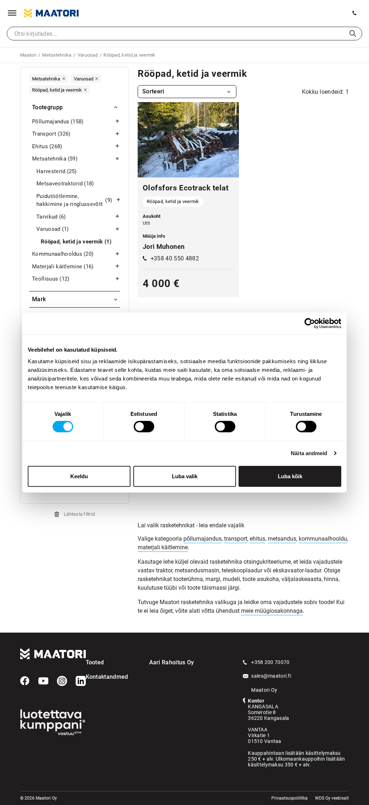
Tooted (95, 662)
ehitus (257, 538)
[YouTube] (43, 681)
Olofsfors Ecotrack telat (185, 188)
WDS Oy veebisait (332, 798)
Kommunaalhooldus (62, 254)
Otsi (352, 33)
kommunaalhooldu (323, 538)
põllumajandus (202, 538)
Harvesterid (56, 171)
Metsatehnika (54, 158)
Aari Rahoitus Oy (171, 662)
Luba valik (184, 476)
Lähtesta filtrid (79, 514)
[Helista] (354, 13)
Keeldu (79, 476)
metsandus (282, 538)
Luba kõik (290, 476)
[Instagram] (62, 681)
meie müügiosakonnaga (272, 610)
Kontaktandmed (107, 676)
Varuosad (52, 229)
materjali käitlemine (163, 547)
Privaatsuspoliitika (289, 798)
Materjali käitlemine (63, 266)
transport (235, 538)
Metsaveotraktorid (65, 183)
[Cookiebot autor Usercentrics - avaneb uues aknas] (309, 323)
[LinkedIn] (81, 681)
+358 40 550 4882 (175, 258)
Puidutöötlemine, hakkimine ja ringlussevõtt (74, 200)
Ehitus (47, 146)
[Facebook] (25, 681)
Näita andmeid (309, 453)
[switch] (144, 426)
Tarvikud (51, 217)
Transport (51, 134)
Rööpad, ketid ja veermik (76, 241)
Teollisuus (50, 279)
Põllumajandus (58, 121)
